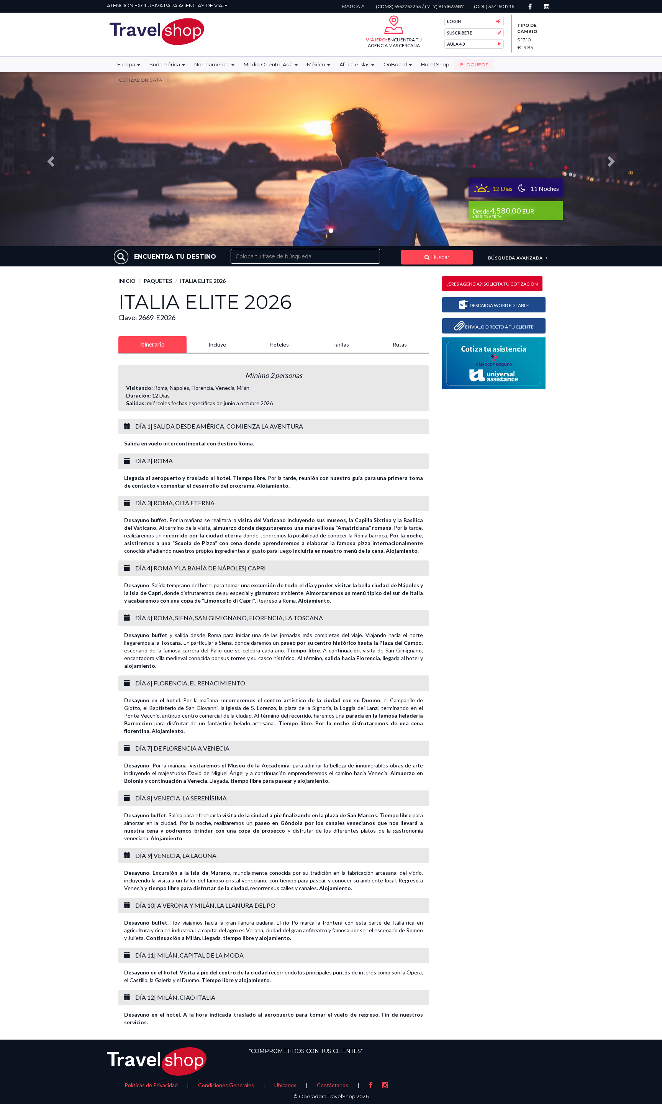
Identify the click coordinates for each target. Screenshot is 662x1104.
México (316, 64)
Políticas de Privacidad (151, 1085)
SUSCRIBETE (459, 32)
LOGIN (454, 21)
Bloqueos (474, 64)
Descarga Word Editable (499, 305)
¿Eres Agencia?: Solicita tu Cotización (492, 284)
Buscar (439, 257)
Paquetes (158, 281)
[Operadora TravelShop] (157, 32)
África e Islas (354, 64)
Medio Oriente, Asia (269, 64)
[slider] (331, 159)
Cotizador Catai (141, 80)
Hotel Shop (435, 64)
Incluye (217, 344)
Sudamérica (165, 64)
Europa (126, 64)
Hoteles (279, 344)
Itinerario (152, 344)
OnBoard (395, 64)
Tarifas (341, 344)
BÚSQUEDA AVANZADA (516, 258)
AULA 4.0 (456, 43)
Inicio (127, 281)
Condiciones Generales (226, 1085)
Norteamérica (212, 64)
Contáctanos (332, 1085)
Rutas (400, 344)
